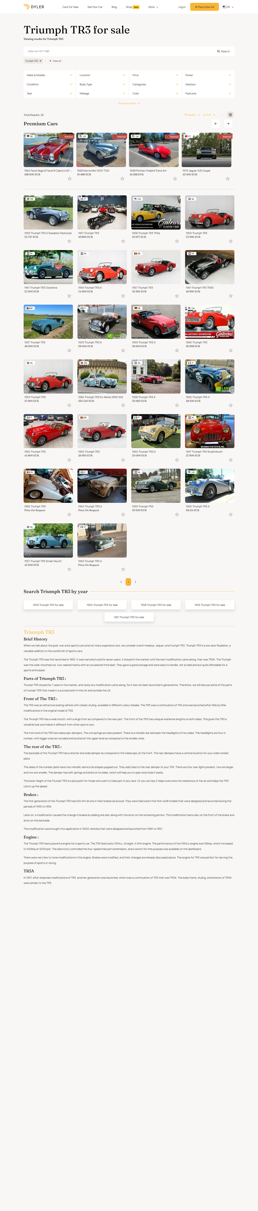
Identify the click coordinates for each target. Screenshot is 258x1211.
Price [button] (136, 75)
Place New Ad (205, 7)
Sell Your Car (95, 7)
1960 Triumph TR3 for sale (102, 605)
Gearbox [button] (190, 84)
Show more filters (127, 103)
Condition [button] (33, 84)
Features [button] (190, 93)
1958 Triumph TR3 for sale (156, 605)
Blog (114, 7)
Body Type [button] (86, 84)
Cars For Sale (70, 7)
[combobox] (129, 51)
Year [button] (29, 93)
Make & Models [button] (36, 75)
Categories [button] (139, 84)
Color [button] (136, 93)
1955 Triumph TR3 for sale (210, 605)
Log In (181, 7)
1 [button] (128, 582)
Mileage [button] (84, 93)
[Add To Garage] (70, 178)
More (151, 7)
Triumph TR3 (31, 60)
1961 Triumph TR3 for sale (129, 617)
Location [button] (85, 75)
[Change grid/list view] (223, 115)
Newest (191, 114)
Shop (132, 7)
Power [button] (189, 75)
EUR (208, 114)
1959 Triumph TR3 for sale (48, 605)
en (228, 7)
